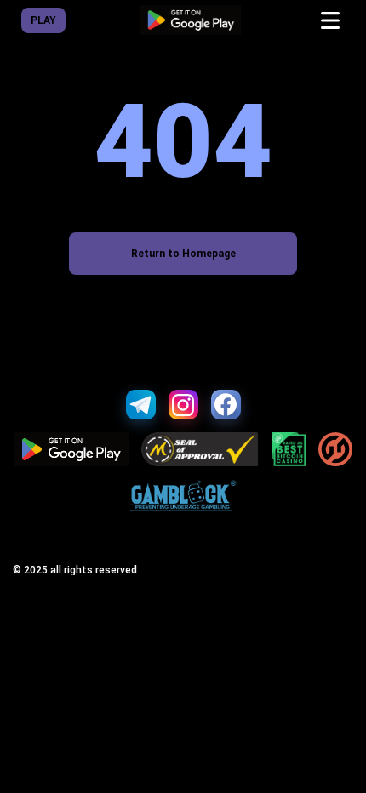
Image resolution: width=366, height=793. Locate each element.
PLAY (43, 20)
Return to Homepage (183, 254)
